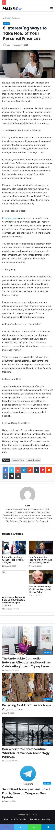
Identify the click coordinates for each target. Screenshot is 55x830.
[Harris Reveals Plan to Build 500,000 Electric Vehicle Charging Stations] (14, 582)
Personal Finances (33, 460)
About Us (8, 819)
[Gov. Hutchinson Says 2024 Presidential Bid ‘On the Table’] (41, 577)
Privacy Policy (34, 819)
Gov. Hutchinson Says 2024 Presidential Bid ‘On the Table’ (40, 589)
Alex (8, 45)
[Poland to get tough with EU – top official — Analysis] (14, 547)
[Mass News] (12, 8)
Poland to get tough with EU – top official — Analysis (14, 560)
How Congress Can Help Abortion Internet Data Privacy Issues (40, 560)
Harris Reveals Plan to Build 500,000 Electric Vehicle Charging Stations (13, 601)
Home (7, 18)
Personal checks (10, 218)
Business (16, 18)
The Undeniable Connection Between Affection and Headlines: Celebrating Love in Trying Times (26, 662)
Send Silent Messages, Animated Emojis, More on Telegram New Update (26, 793)
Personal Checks (18, 460)
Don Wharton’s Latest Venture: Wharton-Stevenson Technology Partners (26, 753)
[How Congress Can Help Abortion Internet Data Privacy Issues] (41, 547)
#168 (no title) (20, 819)
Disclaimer (46, 819)
